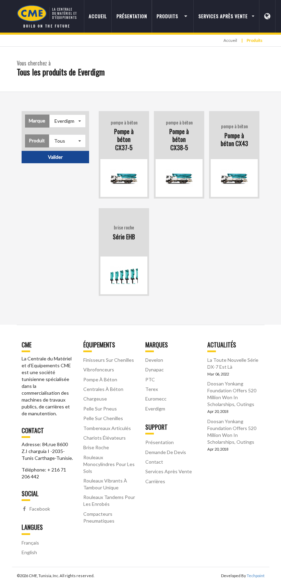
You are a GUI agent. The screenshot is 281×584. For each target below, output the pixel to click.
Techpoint (256, 575)
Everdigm (155, 409)
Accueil (98, 16)
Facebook (39, 509)
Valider (55, 157)
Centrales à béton (103, 389)
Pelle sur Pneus (100, 409)
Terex (151, 389)
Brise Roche (96, 447)
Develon (154, 360)
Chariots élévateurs (104, 438)
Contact (154, 462)
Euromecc (156, 399)
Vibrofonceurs (98, 369)
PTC (150, 379)
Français (30, 543)
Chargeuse (95, 399)
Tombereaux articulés (107, 428)
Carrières (155, 481)
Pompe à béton (100, 379)
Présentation (132, 16)
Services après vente (168, 471)
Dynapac (154, 369)
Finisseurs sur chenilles (108, 360)
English (29, 552)
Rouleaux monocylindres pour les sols (109, 464)
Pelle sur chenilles (103, 418)
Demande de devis (165, 452)
